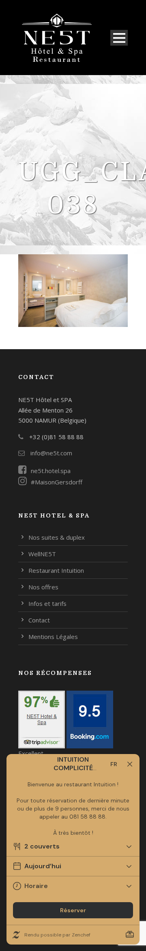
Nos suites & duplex (56, 537)
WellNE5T (42, 554)
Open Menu (119, 38)
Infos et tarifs (47, 603)
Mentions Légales (53, 637)
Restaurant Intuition (56, 570)
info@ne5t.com (50, 453)
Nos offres (43, 587)
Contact (39, 620)
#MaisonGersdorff (56, 482)
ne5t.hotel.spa (51, 471)
